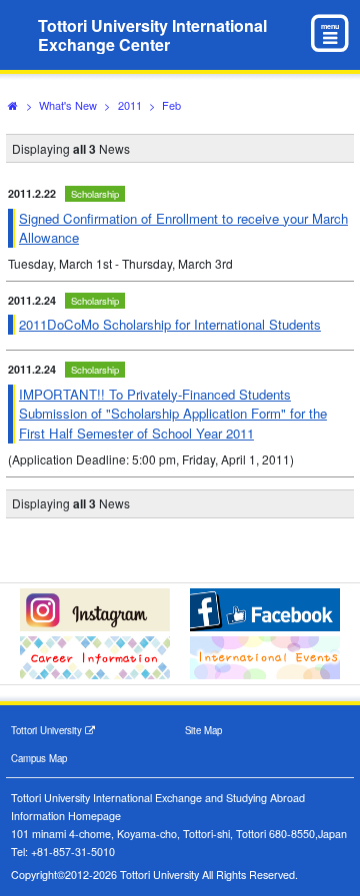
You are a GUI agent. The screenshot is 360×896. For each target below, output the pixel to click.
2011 (130, 105)
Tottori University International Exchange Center (152, 35)
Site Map (203, 730)
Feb (171, 105)
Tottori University (48, 730)
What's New (68, 105)
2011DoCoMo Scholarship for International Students (170, 324)
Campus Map (39, 758)
